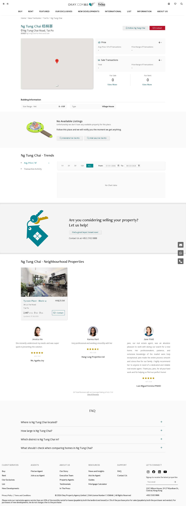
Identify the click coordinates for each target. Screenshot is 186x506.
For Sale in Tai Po (98, 138)
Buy (3, 471)
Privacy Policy (7, 495)
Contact (158, 28)
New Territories (34, 18)
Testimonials (65, 484)
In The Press (65, 488)
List (3, 484)
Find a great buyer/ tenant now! (85, 232)
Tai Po (46, 18)
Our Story (64, 471)
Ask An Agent (94, 475)
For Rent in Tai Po (70, 138)
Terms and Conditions (22, 495)
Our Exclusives (8, 479)
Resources (94, 465)
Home (23, 18)
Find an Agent (37, 471)
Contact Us (122, 475)
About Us (65, 465)
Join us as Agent (38, 475)
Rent (4, 475)
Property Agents (67, 479)
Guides (91, 479)
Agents (35, 465)
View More (112, 84)
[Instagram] (148, 472)
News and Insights (96, 471)
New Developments (10, 488)
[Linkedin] (159, 472)
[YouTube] (165, 472)
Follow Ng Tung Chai (136, 28)
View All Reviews (93, 394)
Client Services (10, 465)
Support (122, 465)
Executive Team (66, 475)
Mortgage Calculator (97, 484)
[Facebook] (154, 472)
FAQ (119, 471)
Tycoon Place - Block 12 (34, 300)
